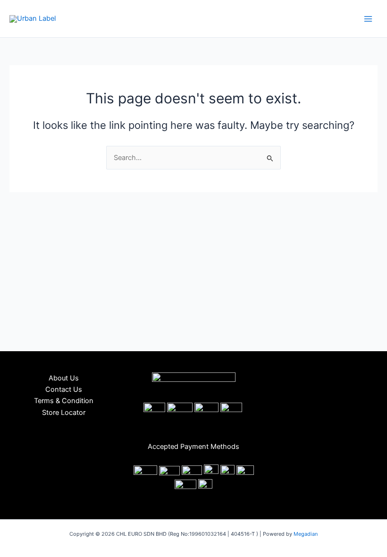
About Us (64, 378)
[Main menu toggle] (368, 18)
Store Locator (63, 412)
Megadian (306, 534)
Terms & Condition (63, 401)
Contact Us (63, 389)
